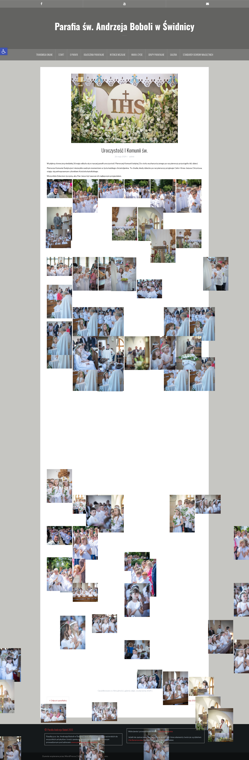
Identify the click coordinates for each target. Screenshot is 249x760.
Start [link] (61, 54)
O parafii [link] (74, 54)
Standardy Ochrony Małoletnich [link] (198, 54)
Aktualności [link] (118, 690)
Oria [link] (87, 756)
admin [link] (131, 156)
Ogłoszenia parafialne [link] (94, 54)
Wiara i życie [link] (137, 54)
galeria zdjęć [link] (129, 690)
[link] (3, 51)
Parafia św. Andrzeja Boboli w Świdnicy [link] (124, 26)
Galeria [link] (173, 54)
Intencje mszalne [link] (117, 54)
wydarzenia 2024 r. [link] (144, 690)
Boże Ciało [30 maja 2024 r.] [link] (186, 700)
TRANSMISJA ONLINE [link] (44, 54)
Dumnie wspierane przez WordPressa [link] (59, 756)
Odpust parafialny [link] (59, 700)
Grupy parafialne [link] (156, 54)
